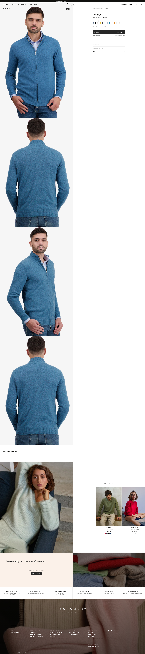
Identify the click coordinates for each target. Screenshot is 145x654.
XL (102, 26)
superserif (17, 652)
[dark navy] (93, 23)
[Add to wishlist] (124, 8)
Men (13, 4)
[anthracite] (106, 533)
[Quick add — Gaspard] (119, 523)
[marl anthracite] (109, 533)
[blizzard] (116, 23)
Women (6, 4)
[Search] (134, 4)
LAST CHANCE (34, 4)
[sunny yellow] (100, 23)
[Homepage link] (72, 4)
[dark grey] (102, 23)
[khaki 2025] (112, 23)
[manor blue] (109, 23)
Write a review (36, 573)
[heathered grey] (107, 533)
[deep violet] (105, 23)
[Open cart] (141, 4)
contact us (139, 593)
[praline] (97, 23)
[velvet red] (105, 533)
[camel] (119, 23)
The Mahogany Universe (127, 4)
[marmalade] (114, 23)
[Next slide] (140, 510)
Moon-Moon (24, 652)
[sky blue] (107, 23)
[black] (95, 23)
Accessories (22, 4)
